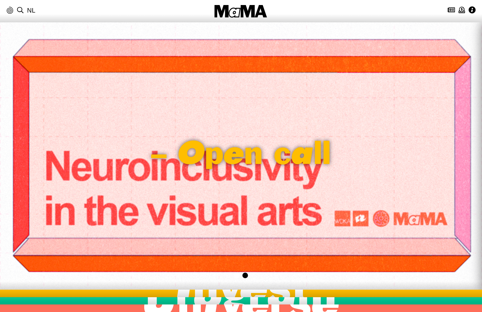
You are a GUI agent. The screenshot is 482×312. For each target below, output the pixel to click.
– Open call (241, 156)
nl (31, 10)
